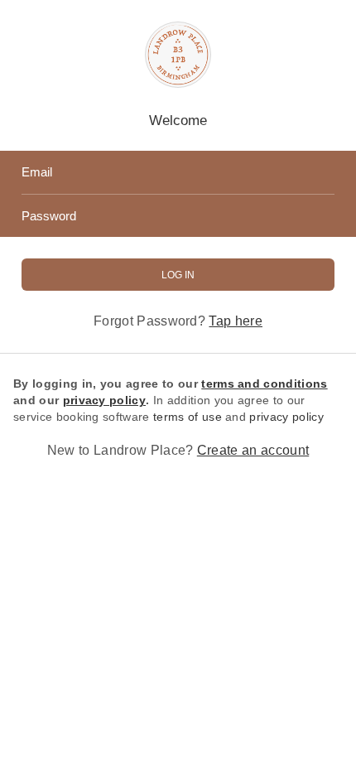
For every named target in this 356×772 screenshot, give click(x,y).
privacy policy (286, 416)
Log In (178, 275)
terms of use (187, 416)
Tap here (235, 321)
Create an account (253, 450)
